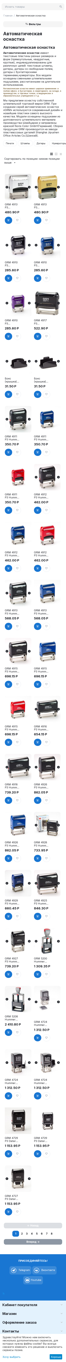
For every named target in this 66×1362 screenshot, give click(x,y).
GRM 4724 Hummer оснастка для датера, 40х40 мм (40, 1023)
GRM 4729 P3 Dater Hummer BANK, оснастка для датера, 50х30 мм (40, 1140)
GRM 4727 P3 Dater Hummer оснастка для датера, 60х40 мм (11, 1197)
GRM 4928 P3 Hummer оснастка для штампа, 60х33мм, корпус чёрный (41, 844)
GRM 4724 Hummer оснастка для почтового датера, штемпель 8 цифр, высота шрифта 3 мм (41, 1081)
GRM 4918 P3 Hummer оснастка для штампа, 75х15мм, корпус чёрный (12, 786)
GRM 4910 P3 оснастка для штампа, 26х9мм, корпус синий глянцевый (41, 264)
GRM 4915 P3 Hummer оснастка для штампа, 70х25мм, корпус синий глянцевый (41, 670)
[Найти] (60, 6)
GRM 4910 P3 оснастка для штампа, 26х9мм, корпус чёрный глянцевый (12, 264)
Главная (8, 15)
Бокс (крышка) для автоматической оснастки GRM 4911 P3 (12, 380)
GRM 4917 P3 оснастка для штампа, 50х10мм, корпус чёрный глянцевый (41, 322)
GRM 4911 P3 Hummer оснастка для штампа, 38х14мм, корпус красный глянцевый (12, 496)
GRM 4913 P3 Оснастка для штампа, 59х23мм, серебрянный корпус (11, 206)
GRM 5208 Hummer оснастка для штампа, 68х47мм (11, 1018)
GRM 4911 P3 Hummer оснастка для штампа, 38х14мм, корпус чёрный (12, 438)
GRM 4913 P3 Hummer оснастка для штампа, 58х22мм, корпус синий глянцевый (41, 612)
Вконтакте (48, 1270)
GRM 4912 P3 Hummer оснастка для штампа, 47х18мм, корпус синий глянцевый (12, 554)
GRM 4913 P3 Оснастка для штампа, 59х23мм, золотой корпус (40, 206)
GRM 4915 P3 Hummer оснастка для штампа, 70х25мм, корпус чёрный (12, 670)
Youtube (35, 1280)
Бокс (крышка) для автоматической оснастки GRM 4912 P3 (41, 380)
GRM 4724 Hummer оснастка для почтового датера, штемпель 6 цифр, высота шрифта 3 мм (11, 1081)
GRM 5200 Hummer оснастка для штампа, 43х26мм (40, 960)
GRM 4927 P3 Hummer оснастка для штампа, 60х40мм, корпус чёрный (12, 960)
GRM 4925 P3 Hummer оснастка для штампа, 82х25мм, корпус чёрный (41, 902)
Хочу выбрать (12, 1356)
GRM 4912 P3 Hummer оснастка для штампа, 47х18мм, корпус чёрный (41, 496)
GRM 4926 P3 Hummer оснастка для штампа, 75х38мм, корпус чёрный (41, 786)
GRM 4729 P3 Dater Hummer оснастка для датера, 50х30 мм (11, 1140)
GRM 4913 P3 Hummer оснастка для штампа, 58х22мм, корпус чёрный (12, 612)
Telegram (24, 1270)
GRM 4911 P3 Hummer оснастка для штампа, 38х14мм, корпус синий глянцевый (41, 438)
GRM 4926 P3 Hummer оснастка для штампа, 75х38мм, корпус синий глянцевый (12, 844)
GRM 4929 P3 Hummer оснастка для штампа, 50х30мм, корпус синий (12, 902)
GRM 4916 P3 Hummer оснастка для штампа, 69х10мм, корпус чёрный (41, 728)
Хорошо (56, 1356)
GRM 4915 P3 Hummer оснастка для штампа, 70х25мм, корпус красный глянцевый (12, 728)
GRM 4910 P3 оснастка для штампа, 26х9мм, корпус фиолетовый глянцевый (12, 322)
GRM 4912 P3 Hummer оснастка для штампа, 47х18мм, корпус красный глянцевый (41, 554)
